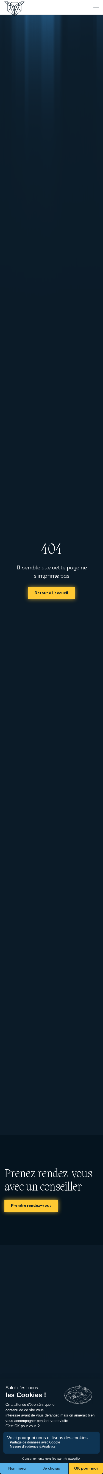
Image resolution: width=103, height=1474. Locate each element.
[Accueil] (14, 9)
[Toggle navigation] (96, 9)
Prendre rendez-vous (31, 1206)
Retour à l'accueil (51, 593)
